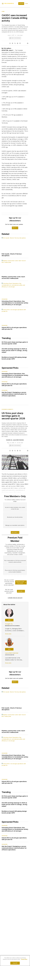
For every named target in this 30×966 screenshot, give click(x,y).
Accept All (15, 963)
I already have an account (15, 597)
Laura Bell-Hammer (18, 440)
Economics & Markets (7, 409)
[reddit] (17, 43)
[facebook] (10, 43)
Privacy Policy (24, 959)
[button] (3, 4)
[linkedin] (12, 43)
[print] (27, 43)
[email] (20, 43)
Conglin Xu (9, 440)
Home (3, 11)
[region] (15, 960)
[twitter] (15, 43)
